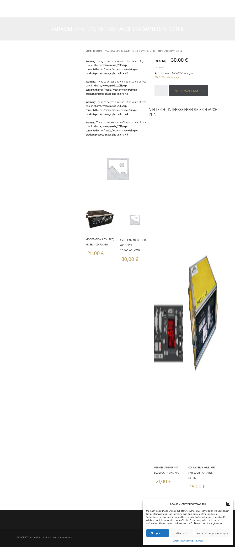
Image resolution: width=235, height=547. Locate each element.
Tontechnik (98, 50)
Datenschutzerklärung (183, 540)
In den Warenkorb (189, 91)
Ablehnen (182, 533)
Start (88, 50)
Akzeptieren (157, 533)
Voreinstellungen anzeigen (212, 533)
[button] (228, 503)
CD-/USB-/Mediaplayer (118, 50)
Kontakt (199, 540)
